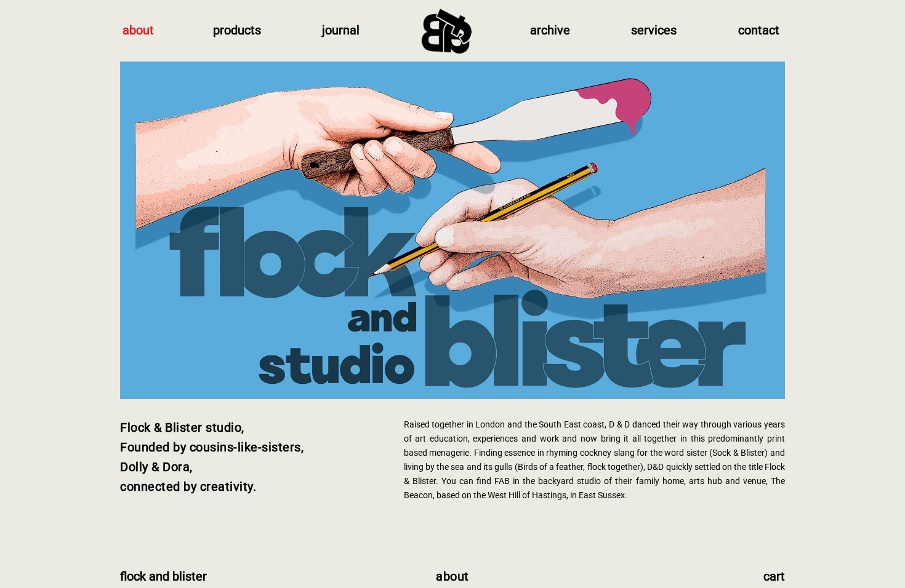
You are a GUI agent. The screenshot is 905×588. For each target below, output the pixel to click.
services (654, 30)
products (237, 30)
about (138, 30)
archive (550, 30)
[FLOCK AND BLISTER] (444, 30)
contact (758, 30)
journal (341, 30)
